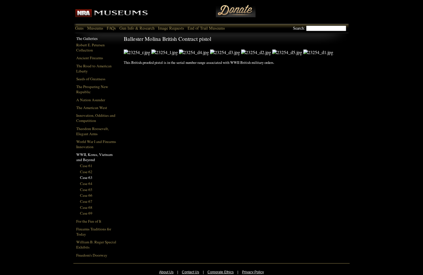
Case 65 (86, 189)
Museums (95, 28)
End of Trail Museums (206, 28)
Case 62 (86, 171)
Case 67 (86, 201)
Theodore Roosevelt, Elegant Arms (92, 131)
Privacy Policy (253, 272)
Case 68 (86, 207)
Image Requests (171, 28)
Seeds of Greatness (90, 78)
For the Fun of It (88, 221)
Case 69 (86, 213)
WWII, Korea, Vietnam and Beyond (94, 157)
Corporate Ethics (220, 272)
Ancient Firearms (89, 57)
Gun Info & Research (137, 28)
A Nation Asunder (90, 99)
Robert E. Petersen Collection (90, 47)
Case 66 (86, 195)
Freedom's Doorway (91, 255)
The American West (91, 107)
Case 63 (86, 177)
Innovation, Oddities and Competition (95, 118)
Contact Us (190, 272)
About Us (166, 272)
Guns (79, 28)
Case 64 (86, 183)
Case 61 (86, 165)
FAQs (111, 28)
